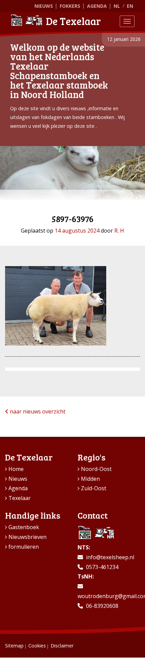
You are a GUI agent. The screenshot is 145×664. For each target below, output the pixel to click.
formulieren (23, 546)
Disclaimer (62, 645)
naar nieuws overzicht (36, 411)
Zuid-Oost (93, 488)
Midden (90, 478)
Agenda (97, 6)
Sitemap (14, 645)
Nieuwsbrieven (27, 537)
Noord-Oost (96, 469)
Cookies (37, 645)
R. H (119, 230)
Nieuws (43, 6)
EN (130, 6)
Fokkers (70, 6)
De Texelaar (73, 21)
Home (16, 469)
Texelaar (19, 498)
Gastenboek (23, 527)
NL (117, 6)
